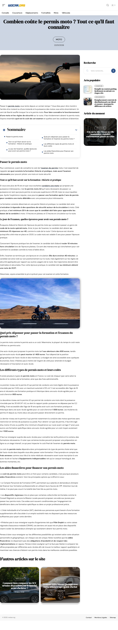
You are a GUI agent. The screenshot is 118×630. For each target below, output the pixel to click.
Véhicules (20, 579)
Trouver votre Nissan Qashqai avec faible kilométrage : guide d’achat (60, 585)
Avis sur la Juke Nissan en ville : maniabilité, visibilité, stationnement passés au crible (100, 134)
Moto (59, 39)
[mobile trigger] (4, 5)
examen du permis (49, 168)
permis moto (14, 106)
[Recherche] (107, 5)
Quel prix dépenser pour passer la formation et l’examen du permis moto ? (59, 138)
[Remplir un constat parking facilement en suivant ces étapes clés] (88, 89)
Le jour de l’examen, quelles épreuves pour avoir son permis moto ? (22, 150)
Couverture (99, 86)
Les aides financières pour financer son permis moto (58, 152)
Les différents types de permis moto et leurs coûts (59, 145)
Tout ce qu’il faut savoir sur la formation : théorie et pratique (20, 143)
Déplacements (100, 97)
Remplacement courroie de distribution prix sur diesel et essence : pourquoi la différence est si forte (105, 103)
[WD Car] (16, 5)
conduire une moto (50, 185)
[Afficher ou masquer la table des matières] (51, 129)
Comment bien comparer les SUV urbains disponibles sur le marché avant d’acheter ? (19, 585)
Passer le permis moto (14, 137)
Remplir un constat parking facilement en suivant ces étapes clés (105, 91)
